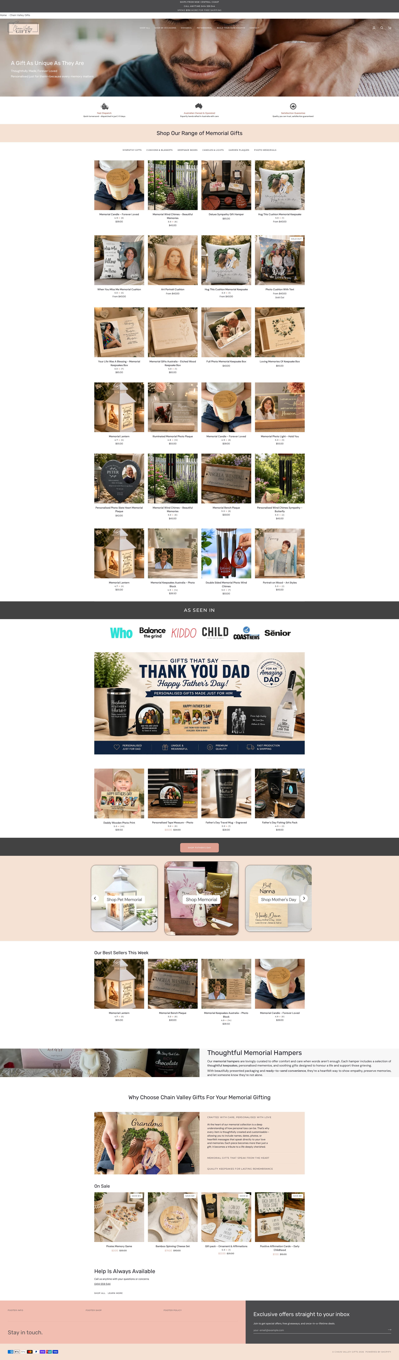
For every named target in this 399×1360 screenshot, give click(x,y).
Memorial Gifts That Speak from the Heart (238, 1158)
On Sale (102, 1186)
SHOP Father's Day (199, 847)
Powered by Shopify (378, 1352)
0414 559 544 (102, 1284)
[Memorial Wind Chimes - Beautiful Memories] (173, 185)
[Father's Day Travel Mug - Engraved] (226, 793)
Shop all (99, 1293)
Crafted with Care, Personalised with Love (239, 1117)
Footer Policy (173, 1310)
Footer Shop (94, 1310)
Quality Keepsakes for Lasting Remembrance (240, 1169)
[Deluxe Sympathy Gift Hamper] (226, 185)
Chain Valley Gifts (346, 1352)
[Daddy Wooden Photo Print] (119, 793)
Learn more (115, 1293)
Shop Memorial (201, 899)
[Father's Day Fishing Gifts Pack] (280, 793)
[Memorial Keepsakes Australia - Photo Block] (226, 984)
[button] (144, 28)
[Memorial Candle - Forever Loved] (119, 185)
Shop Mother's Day (278, 899)
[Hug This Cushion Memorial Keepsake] (280, 185)
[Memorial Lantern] (119, 984)
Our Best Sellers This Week (121, 952)
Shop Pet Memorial (124, 899)
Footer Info (15, 1310)
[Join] (388, 1329)
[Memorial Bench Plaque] (173, 984)
